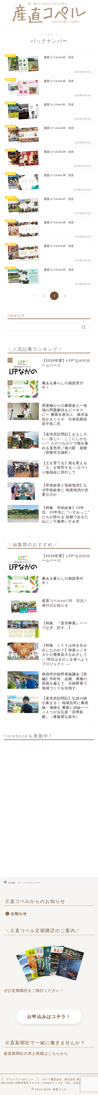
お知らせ (19, 913)
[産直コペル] (49, 22)
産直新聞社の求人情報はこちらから (36, 1053)
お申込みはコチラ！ (49, 1016)
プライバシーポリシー (20, 1079)
